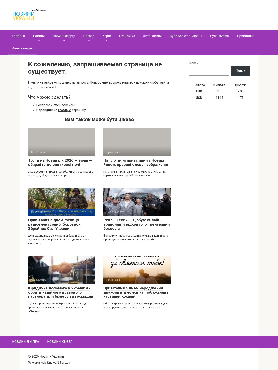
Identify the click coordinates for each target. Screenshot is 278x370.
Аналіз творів (22, 48)
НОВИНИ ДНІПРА (25, 342)
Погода (88, 36)
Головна (18, 36)
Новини (39, 36)
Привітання (245, 36)
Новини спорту (64, 36)
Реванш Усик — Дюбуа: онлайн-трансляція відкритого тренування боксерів (136, 224)
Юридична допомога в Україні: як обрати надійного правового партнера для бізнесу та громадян (60, 292)
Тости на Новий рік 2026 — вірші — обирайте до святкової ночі (60, 162)
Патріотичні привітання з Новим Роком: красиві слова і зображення (136, 162)
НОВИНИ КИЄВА (59, 342)
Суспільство (219, 36)
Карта (106, 36)
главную (64, 110)
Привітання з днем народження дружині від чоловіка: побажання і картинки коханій (135, 292)
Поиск (193, 63)
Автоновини (152, 36)
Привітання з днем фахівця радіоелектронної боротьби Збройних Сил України (54, 224)
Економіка (127, 36)
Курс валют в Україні (186, 36)
